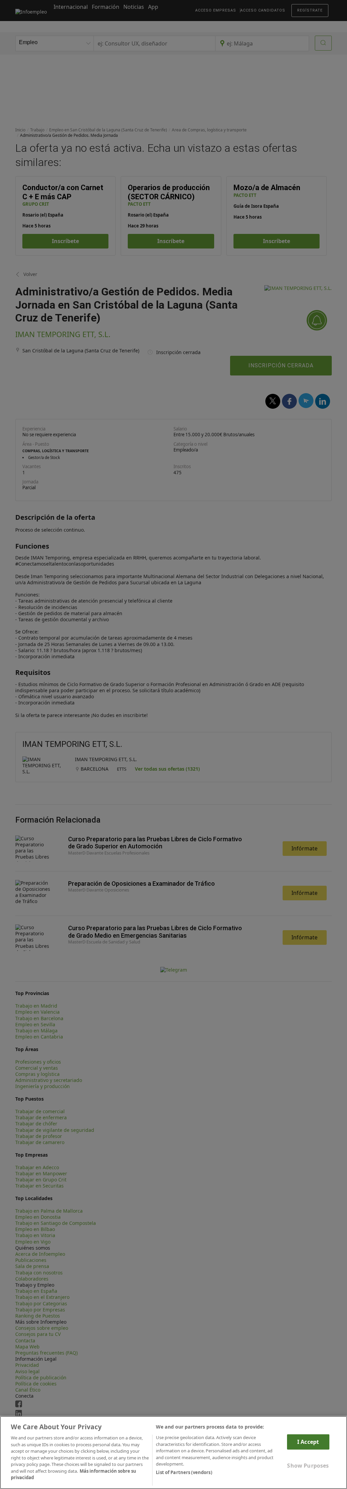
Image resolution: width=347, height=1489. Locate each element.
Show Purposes (308, 1465)
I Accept (308, 1442)
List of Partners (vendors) (184, 1472)
